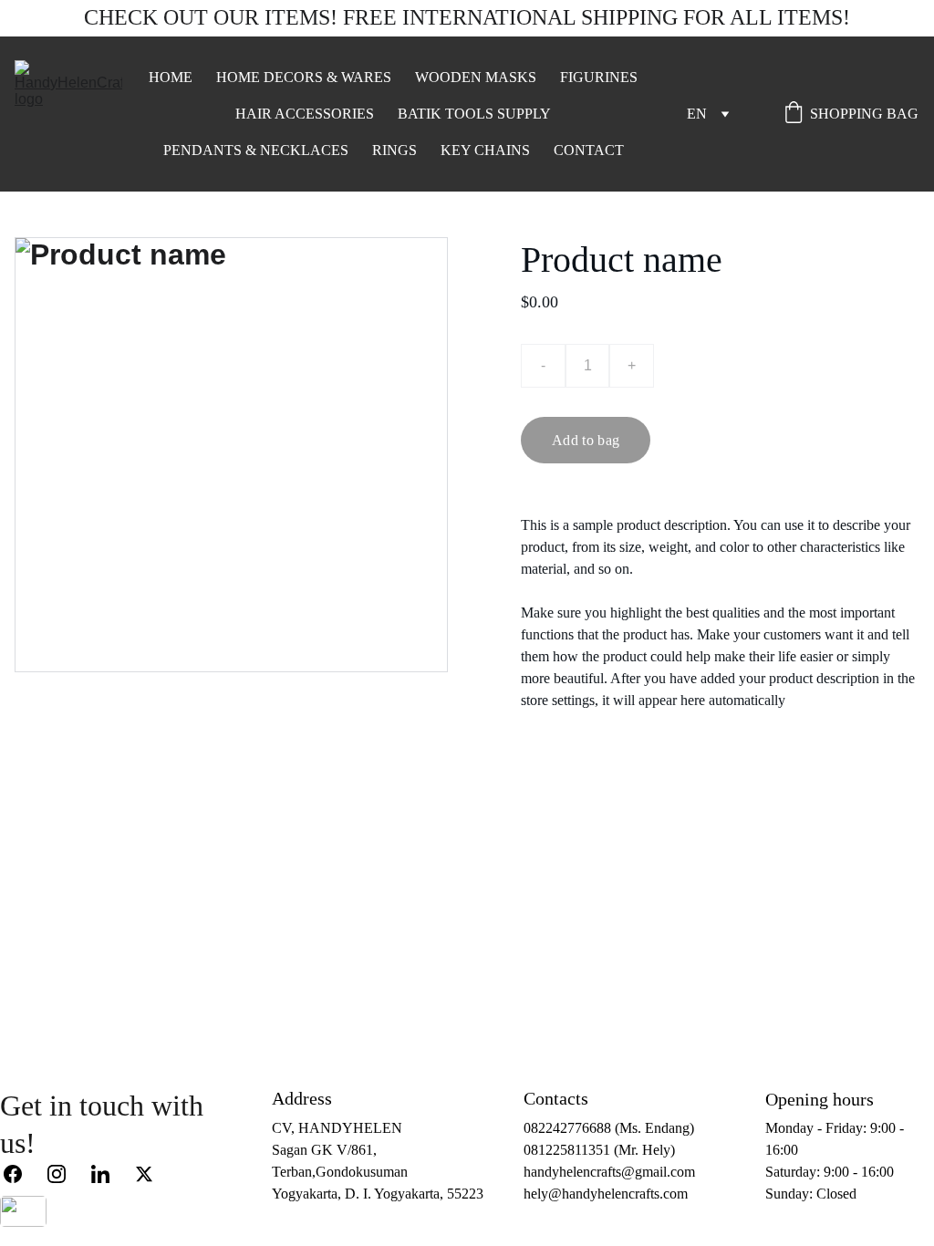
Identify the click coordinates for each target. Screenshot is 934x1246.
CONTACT (589, 150)
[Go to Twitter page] (144, 1174)
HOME (170, 77)
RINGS (394, 150)
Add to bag (585, 440)
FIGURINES (599, 77)
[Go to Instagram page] (65, 1174)
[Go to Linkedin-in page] (109, 1174)
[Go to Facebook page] (22, 1174)
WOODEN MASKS (475, 77)
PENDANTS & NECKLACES (255, 150)
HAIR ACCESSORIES (304, 113)
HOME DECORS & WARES (303, 77)
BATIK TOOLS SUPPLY (474, 113)
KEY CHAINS (485, 150)
